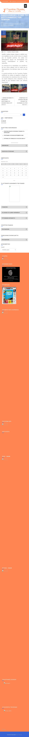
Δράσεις (9, 52)
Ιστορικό (2, 247)
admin (4, 52)
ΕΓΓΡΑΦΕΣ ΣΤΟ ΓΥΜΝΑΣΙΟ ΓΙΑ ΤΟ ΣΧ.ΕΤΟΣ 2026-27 (14, 138)
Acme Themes (19, 734)
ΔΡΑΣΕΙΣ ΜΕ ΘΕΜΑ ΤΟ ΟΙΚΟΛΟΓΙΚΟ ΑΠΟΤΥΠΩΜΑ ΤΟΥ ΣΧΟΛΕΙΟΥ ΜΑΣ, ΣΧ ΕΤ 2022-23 (8, 101)
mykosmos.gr (11, 280)
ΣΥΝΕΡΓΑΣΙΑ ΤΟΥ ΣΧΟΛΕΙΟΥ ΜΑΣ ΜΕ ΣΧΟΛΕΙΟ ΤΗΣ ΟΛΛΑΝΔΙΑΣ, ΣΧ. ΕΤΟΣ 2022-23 (22, 101)
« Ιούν (14, 180)
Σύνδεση (3, 729)
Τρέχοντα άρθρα (15, 52)
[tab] (14, 145)
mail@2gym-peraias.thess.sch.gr (18, 1)
